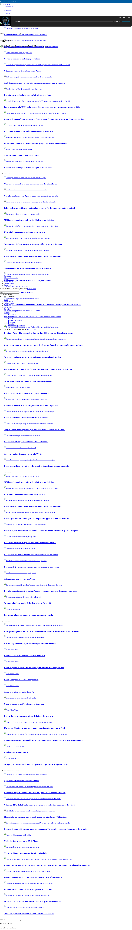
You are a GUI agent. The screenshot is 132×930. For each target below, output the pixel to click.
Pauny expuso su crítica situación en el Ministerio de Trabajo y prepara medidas (38, 369)
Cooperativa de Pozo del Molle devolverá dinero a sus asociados (31, 555)
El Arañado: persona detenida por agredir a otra (24, 232)
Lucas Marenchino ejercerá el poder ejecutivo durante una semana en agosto (36, 466)
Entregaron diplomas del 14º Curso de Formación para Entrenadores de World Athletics (41, 631)
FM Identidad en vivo (11, 278)
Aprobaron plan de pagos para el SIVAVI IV (23, 454)
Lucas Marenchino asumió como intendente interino (26, 417)
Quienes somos (8, 7)
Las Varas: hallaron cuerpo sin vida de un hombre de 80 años (30, 543)
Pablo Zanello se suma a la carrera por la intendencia (26, 393)
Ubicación (7, 13)
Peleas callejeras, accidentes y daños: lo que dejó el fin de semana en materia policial (39, 208)
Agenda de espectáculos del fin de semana (21, 781)
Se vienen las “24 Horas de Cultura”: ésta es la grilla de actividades (32, 901)
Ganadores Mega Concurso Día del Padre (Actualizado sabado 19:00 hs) (34, 793)
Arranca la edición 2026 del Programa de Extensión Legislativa (31, 405)
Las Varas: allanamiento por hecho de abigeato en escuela (28, 615)
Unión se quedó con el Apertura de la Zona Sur (24, 704)
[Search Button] (20, 920)
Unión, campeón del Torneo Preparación (21, 680)
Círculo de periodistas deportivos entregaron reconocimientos (30, 643)
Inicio (5, 20)
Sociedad (11, 316)
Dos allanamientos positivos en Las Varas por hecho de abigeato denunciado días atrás (40, 591)
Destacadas (12, 314)
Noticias (6, 313)
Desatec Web (31, 289)
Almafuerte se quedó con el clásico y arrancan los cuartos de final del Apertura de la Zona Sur (43, 740)
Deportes (7, 621)
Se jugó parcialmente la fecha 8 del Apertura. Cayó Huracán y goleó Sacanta (36, 764)
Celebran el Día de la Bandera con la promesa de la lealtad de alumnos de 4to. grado (40, 805)
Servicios (7, 309)
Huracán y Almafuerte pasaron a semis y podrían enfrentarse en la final (34, 728)
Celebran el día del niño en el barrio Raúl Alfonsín (25, 35)
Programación (8, 10)
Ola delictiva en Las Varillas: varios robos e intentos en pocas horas (32, 317)
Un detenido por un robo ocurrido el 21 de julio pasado (27, 280)
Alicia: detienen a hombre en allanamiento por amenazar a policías (32, 256)
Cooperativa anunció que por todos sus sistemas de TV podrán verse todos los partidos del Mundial (46, 829)
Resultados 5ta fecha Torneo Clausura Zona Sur (24, 656)
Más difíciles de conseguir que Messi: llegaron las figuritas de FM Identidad (35, 817)
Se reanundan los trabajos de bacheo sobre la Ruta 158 (27, 603)
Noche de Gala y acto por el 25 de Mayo (21, 841)
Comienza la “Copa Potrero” (16, 752)
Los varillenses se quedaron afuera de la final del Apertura (28, 716)
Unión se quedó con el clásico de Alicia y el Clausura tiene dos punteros (34, 668)
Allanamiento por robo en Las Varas (19, 579)
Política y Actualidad (15, 320)
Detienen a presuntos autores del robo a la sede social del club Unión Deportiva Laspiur (41, 530)
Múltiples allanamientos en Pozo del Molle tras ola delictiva (29, 220)
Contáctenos (8, 276)
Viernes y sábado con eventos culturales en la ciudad (26, 853)
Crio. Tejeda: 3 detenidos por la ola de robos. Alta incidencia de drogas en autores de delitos (42, 305)
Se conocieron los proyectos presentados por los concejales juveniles (32, 357)
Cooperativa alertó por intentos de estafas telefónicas (26, 442)
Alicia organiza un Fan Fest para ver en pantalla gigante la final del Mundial (36, 518)
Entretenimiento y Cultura (11, 770)
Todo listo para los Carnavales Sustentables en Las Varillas (29, 914)
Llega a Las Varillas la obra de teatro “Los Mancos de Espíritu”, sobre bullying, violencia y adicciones (47, 865)
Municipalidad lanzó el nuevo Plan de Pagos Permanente (28, 381)
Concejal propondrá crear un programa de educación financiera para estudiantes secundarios (43, 345)
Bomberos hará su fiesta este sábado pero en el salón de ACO (29, 889)
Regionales (7, 472)
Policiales (11, 318)
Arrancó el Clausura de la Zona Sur (19, 692)
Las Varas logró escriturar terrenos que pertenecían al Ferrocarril (31, 567)
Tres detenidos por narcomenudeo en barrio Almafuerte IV (29, 268)
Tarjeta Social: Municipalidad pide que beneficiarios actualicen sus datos (34, 430)
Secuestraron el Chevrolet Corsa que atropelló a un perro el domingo (33, 244)
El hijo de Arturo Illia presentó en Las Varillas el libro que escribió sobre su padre (38, 333)
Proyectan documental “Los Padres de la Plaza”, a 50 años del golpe (33, 877)
